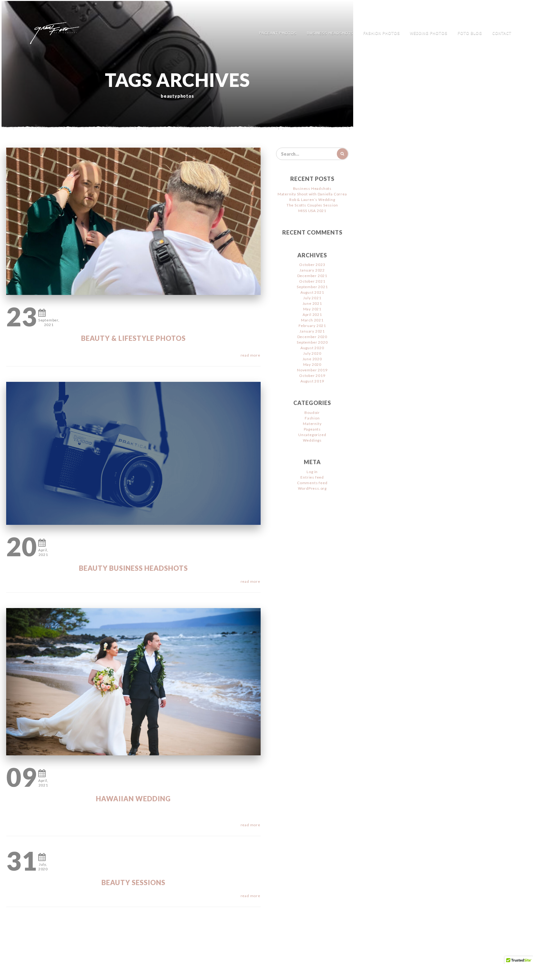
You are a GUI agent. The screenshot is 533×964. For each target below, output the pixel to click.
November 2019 (312, 370)
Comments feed (312, 482)
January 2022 (312, 270)
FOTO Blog (470, 33)
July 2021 (312, 298)
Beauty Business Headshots (133, 568)
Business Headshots (330, 33)
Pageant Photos (278, 33)
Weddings (312, 440)
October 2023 (312, 264)
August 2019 (312, 381)
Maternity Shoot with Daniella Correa (312, 194)
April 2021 (312, 314)
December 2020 (312, 336)
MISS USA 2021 (312, 210)
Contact (501, 33)
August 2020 (312, 347)
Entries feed (312, 477)
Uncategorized (312, 434)
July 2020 (312, 353)
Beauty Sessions (133, 882)
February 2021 (312, 325)
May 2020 (312, 364)
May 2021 (312, 309)
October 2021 (312, 281)
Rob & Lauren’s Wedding (312, 199)
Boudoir (312, 412)
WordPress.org (312, 488)
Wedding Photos (429, 33)
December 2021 (312, 275)
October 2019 (312, 375)
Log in (312, 471)
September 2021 (312, 286)
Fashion (312, 418)
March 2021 (312, 320)
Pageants (312, 429)
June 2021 (312, 303)
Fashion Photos (381, 33)
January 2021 (312, 331)
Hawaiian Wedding (133, 798)
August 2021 (312, 292)
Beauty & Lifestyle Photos (133, 338)
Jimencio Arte (242, 955)
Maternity (312, 423)
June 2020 (312, 359)
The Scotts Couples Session (312, 205)
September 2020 (312, 342)
